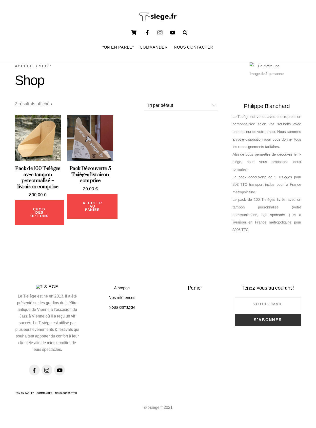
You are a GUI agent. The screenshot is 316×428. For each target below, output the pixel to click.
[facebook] (147, 32)
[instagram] (160, 32)
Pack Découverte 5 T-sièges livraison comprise (90, 174)
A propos (122, 288)
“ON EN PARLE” (118, 47)
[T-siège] (158, 19)
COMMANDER (154, 47)
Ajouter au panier (92, 206)
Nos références (122, 298)
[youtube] (173, 32)
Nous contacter (122, 307)
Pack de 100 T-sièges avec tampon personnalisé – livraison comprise (37, 177)
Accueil (24, 66)
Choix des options (39, 212)
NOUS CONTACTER (194, 47)
